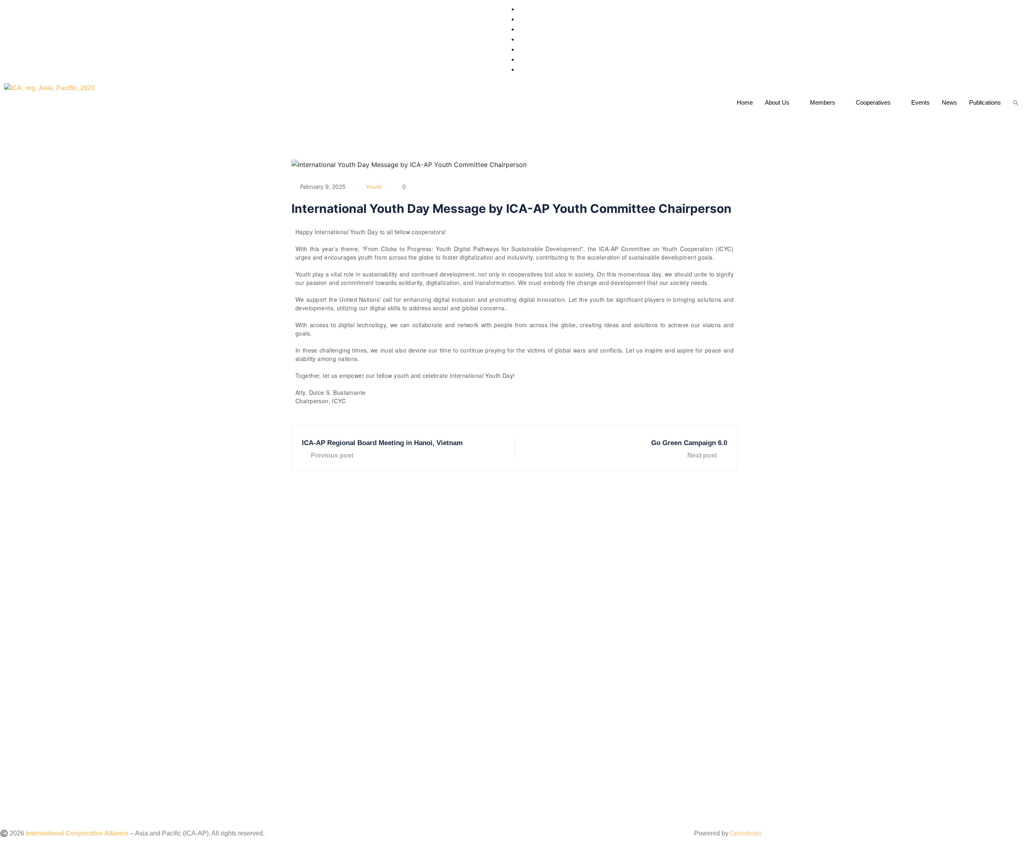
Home (745, 102)
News (949, 102)
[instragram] (521, 29)
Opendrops (746, 833)
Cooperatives (873, 102)
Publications (985, 102)
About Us (777, 102)
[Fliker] (521, 59)
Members (822, 102)
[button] (1016, 102)
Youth (374, 187)
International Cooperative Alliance (77, 833)
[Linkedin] (521, 39)
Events (920, 102)
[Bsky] (522, 69)
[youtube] (521, 49)
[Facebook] (521, 19)
